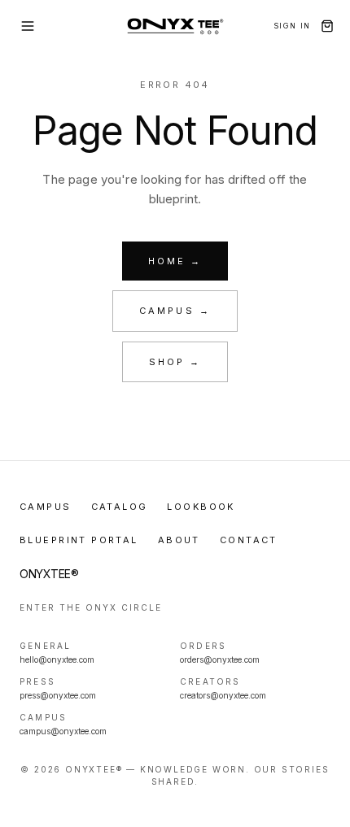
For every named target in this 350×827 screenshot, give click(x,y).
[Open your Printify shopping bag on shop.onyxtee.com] (327, 26)
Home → (175, 261)
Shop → (175, 362)
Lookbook (200, 506)
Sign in (292, 25)
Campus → (175, 310)
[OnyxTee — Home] (175, 26)
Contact (249, 540)
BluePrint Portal (79, 540)
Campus (46, 506)
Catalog (119, 506)
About (179, 540)
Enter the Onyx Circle (91, 607)
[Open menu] (28, 26)
